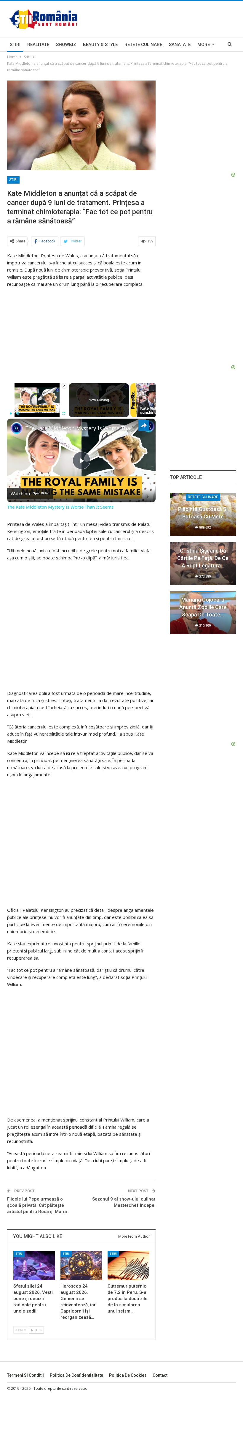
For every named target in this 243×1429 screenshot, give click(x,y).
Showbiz (66, 44)
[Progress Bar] (37, 409)
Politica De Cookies (128, 1375)
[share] (143, 425)
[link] (17, 428)
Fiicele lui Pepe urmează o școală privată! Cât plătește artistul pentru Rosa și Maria (37, 1205)
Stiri (15, 44)
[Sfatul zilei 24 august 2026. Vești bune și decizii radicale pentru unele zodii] (34, 1265)
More (203, 44)
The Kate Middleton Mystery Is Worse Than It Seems (80, 428)
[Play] (10, 413)
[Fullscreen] (63, 413)
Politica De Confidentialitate (76, 1375)
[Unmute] (17, 413)
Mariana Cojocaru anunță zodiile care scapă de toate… (203, 607)
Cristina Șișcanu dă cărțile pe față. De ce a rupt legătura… (202, 558)
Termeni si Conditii (25, 1375)
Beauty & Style (100, 44)
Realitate (38, 44)
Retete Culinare (143, 44)
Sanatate (180, 44)
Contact (160, 1375)
